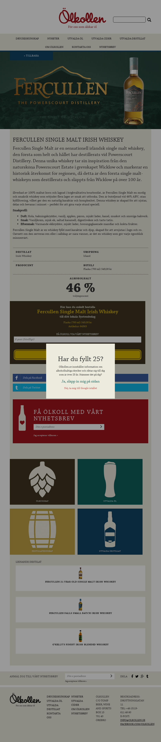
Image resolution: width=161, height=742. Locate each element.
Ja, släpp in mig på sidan (80, 381)
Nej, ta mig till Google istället (80, 388)
